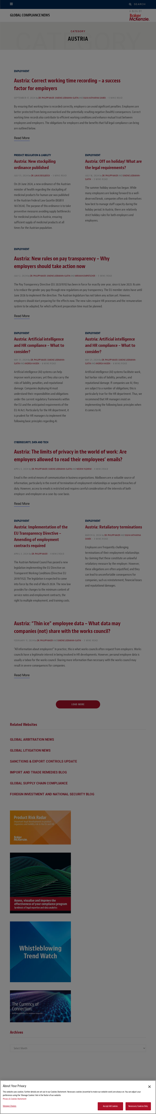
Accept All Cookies (110, 1106)
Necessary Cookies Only (138, 1106)
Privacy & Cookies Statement (14, 1098)
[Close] (149, 1086)
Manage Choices (9, 1106)
